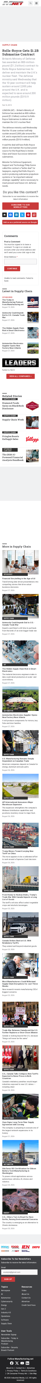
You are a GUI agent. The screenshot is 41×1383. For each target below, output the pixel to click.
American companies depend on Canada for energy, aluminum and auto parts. (20, 765)
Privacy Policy (12, 1371)
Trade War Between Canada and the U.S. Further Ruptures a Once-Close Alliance (20, 1031)
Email (3, 1267)
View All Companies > (20, 376)
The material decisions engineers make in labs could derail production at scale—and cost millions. (19, 677)
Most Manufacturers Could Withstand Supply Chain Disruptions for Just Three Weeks (20, 983)
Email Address (11, 257)
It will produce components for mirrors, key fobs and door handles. (20, 721)
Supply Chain (9, 45)
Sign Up (8, 1279)
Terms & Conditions (28, 1371)
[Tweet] (22, 215)
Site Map (33, 1373)
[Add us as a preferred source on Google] (34, 215)
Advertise (31, 1368)
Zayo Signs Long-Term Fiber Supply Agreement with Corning (18, 1123)
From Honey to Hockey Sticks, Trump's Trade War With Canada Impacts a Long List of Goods (19, 897)
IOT (5, 665)
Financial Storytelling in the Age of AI (18, 578)
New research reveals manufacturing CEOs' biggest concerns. (20, 990)
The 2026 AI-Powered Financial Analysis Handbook (13, 457)
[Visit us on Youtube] (22, 1363)
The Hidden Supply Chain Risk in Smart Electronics (13, 329)
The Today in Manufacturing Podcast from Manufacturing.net (13, 302)
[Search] (30, 3)
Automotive (8, 711)
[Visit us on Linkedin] (27, 1363)
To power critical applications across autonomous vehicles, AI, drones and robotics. (17, 1179)
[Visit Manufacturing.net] (15, 1251)
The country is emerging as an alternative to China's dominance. (20, 1223)
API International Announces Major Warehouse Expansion (17, 803)
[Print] (4, 215)
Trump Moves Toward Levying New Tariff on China (17, 852)
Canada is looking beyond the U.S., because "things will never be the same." (20, 1037)
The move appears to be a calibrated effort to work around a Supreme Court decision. (20, 858)
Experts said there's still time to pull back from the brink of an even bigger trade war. (19, 629)
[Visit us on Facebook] (11, 1363)
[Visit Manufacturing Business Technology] (26, 1251)
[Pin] (28, 215)
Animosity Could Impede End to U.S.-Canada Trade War (13, 315)
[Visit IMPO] (36, 1247)
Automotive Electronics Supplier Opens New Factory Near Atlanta (12, 345)
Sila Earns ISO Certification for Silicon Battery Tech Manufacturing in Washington (19, 1170)
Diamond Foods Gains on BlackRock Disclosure (13, 406)
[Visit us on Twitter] (17, 1363)
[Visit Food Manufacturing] (15, 1247)
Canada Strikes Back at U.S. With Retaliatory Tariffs (16, 942)
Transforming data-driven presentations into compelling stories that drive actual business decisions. (20, 584)
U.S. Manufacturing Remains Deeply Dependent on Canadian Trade (18, 760)
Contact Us (20, 1368)
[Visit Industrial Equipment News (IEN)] (26, 1247)
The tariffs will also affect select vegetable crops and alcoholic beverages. (20, 904)
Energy (6, 1213)
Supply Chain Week (13, 419)
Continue (12, 269)
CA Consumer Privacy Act (17, 1373)
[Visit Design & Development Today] (5, 1247)
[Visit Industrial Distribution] (5, 1251)
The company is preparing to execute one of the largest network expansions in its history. (20, 1130)
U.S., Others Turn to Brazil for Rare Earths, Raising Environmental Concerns (20, 1218)
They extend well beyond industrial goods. (19, 946)
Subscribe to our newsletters (20, 206)
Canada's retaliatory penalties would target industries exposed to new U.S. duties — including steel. (19, 1084)
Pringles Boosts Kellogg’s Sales (10, 437)
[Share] (10, 215)
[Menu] (36, 3)
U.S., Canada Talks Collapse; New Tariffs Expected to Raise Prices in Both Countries (20, 1076)
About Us (10, 1368)
